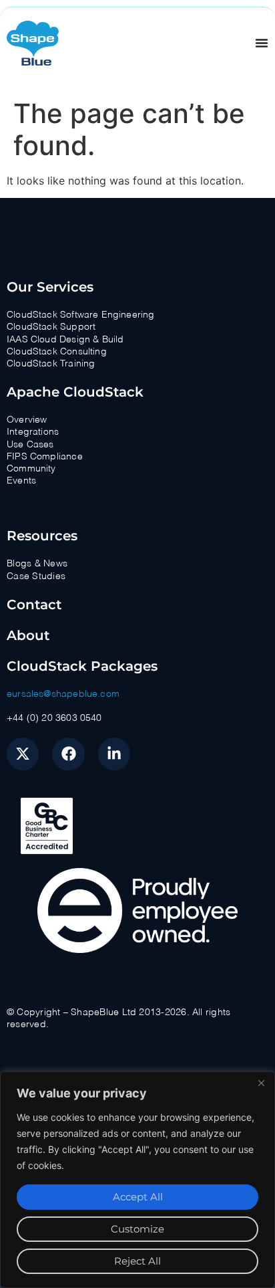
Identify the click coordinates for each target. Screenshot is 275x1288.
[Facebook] (68, 754)
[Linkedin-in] (114, 754)
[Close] (261, 1083)
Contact (34, 605)
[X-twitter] (23, 754)
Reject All (137, 1261)
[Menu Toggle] (261, 42)
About (28, 635)
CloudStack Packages (82, 666)
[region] (137, 1179)
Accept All (138, 1196)
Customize (137, 1228)
